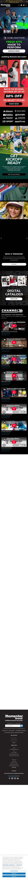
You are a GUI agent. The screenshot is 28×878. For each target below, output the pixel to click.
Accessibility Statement (21, 730)
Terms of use (4, 730)
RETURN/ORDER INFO (14, 754)
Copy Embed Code (5, 333)
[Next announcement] (27, 1)
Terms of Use (19, 864)
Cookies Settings (14, 871)
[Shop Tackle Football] (14, 166)
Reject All (14, 873)
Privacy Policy (12, 730)
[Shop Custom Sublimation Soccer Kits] (14, 44)
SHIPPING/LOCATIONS (14, 755)
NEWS (14, 747)
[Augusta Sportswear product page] (20, 118)
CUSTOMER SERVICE (14, 749)
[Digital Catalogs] (14, 294)
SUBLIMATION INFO (14, 764)
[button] (19, 5)
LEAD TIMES (14, 752)
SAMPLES (14, 767)
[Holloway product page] (20, 111)
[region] (14, 245)
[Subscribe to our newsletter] (21, 726)
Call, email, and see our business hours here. (14, 773)
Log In (14, 742)
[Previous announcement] (1, 1)
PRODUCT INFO (14, 762)
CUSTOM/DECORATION (14, 765)
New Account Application (14, 775)
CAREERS (14, 761)
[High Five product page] (20, 122)
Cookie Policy (12, 864)
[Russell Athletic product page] (8, 115)
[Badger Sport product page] (20, 115)
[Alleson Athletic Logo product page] (8, 111)
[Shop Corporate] (14, 192)
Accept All (14, 876)
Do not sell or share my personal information (14, 732)
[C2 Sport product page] (8, 122)
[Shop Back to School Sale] (14, 97)
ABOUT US (14, 759)
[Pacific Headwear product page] (8, 118)
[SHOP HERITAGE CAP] (14, 210)
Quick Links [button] (21, 5)
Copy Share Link (5, 334)
